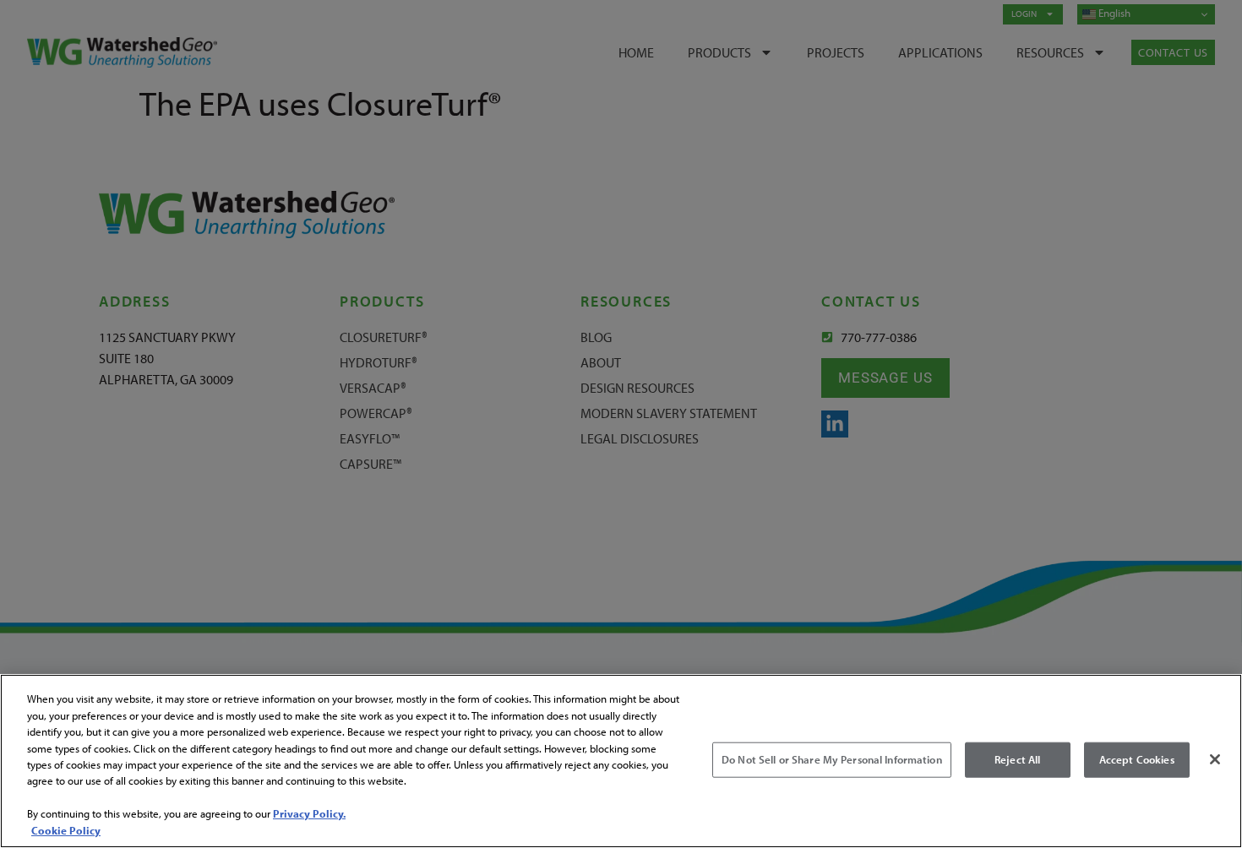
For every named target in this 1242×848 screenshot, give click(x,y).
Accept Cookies (1136, 759)
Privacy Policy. (309, 814)
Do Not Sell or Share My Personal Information (832, 759)
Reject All (1017, 759)
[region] (621, 761)
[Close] (1215, 759)
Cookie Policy (66, 830)
